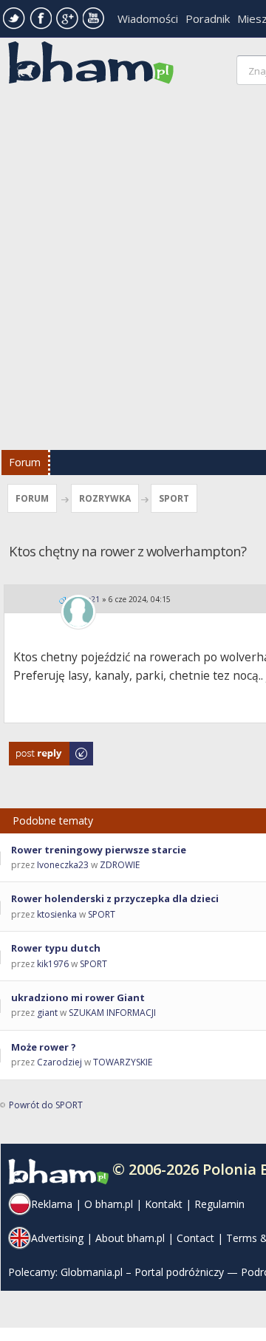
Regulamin (219, 1204)
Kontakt (164, 1204)
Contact (195, 1238)
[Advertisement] (133, 271)
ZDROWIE (120, 865)
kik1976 (53, 964)
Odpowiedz (33, 749)
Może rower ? (43, 1047)
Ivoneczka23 (63, 865)
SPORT (174, 498)
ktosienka (57, 914)
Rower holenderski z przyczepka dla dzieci (115, 898)
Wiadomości (147, 18)
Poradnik (207, 18)
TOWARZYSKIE (122, 1062)
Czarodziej (59, 1062)
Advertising (57, 1238)
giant (47, 1012)
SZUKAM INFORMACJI (112, 1012)
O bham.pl (108, 1204)
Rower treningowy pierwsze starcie (98, 849)
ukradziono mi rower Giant (78, 997)
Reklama (51, 1204)
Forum (25, 462)
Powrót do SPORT (46, 1105)
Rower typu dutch (55, 948)
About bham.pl (130, 1238)
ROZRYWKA (105, 498)
